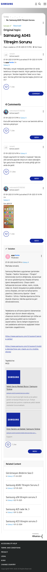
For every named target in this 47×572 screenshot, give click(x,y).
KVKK (3, 560)
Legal (3, 556)
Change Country (8, 565)
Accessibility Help (9, 544)
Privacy (4, 552)
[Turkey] (7, 4)
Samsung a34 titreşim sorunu (20, 497)
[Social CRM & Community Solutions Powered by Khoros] (38, 536)
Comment (36, 94)
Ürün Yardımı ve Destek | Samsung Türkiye (23, 429)
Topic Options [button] (39, 23)
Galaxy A (7, 65)
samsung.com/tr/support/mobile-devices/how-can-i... (21, 433)
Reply (36, 137)
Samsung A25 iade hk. (17, 509)
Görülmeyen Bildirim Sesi (19, 473)
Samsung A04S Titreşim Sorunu (22, 485)
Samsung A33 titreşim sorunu (21, 521)
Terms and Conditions (11, 548)
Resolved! (17, 26)
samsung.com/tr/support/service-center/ (18, 393)
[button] (39, 54)
